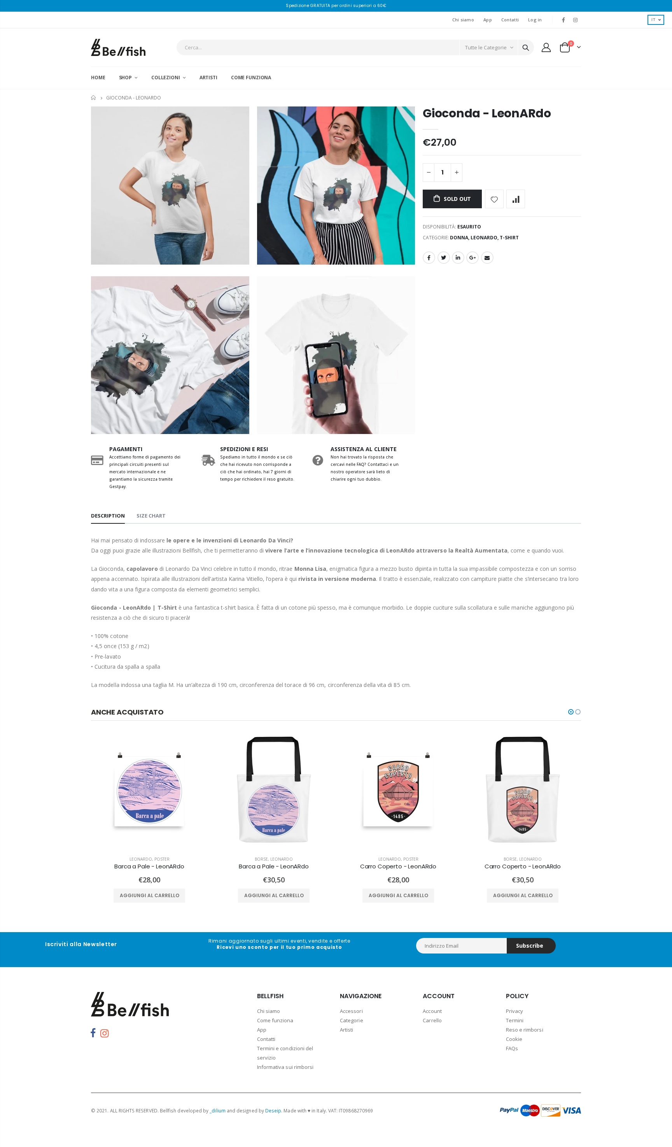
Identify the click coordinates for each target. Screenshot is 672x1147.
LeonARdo (484, 237)
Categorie (351, 1020)
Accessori (351, 1011)
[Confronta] (515, 199)
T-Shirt (509, 237)
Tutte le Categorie (486, 47)
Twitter (444, 257)
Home (94, 97)
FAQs (512, 1048)
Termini (514, 1020)
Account (432, 1011)
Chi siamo (463, 20)
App (487, 20)
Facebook (429, 257)
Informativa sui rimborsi (285, 1066)
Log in (535, 20)
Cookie (514, 1038)
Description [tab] (108, 515)
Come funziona (275, 1020)
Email (487, 257)
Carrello (432, 1020)
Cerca (526, 47)
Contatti (510, 20)
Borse (261, 859)
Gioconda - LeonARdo (487, 113)
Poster (162, 859)
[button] (570, 711)
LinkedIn (458, 257)
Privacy (514, 1011)
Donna (459, 237)
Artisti (346, 1029)
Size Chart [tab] (151, 515)
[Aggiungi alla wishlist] (494, 199)
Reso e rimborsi (524, 1029)
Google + (472, 257)
